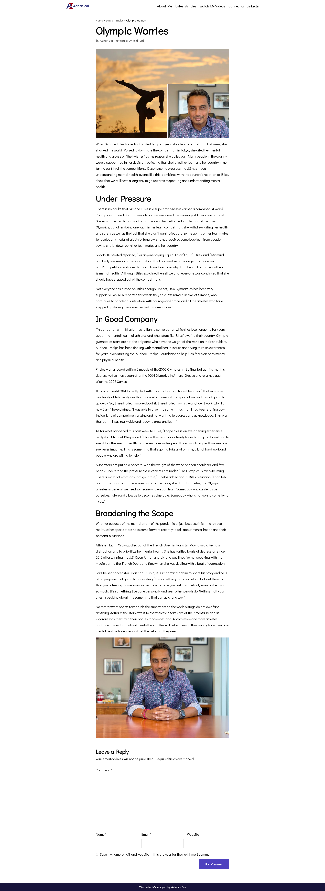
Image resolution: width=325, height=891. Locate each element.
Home (99, 20)
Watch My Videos (212, 6)
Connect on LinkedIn (244, 6)
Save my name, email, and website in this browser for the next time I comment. (156, 854)
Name (101, 834)
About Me (164, 6)
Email (146, 834)
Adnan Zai (178, 887)
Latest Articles (185, 6)
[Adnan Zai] (78, 6)
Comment (104, 770)
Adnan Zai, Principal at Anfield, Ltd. (122, 40)
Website (193, 834)
